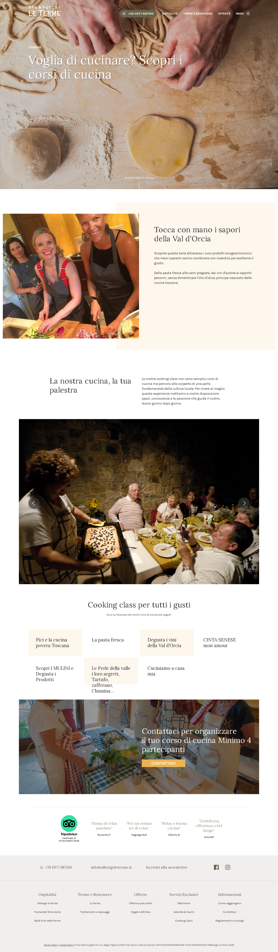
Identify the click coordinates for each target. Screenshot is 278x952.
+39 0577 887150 (140, 13)
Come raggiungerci (229, 903)
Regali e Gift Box (140, 912)
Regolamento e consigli (229, 920)
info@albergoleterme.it (111, 867)
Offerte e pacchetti (140, 903)
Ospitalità (170, 13)
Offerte (224, 13)
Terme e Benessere (198, 13)
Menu (240, 13)
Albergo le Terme (47, 903)
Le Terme (95, 903)
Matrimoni (183, 903)
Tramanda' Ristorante (47, 912)
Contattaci (163, 763)
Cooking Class (184, 920)
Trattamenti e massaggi (94, 912)
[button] (34, 503)
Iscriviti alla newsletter (166, 867)
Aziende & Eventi (184, 912)
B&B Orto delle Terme (47, 920)
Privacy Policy (51, 945)
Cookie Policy (67, 945)
